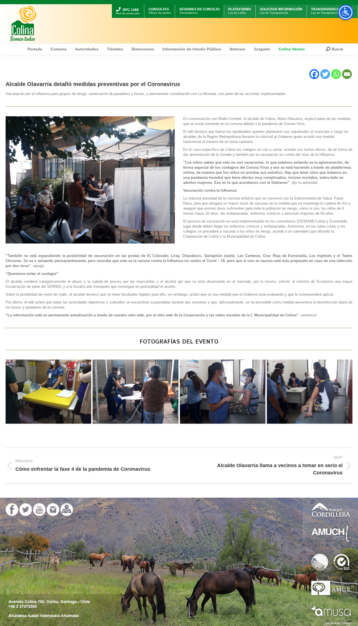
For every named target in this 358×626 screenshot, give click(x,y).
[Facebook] (314, 74)
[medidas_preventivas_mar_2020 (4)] (135, 392)
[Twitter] (325, 74)
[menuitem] (128, 5)
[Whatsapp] (336, 74)
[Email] (347, 74)
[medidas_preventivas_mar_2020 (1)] (309, 392)
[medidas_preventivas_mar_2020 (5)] (222, 392)
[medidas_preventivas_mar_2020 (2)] (48, 392)
